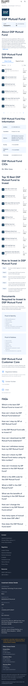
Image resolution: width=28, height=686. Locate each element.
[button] (8, 61)
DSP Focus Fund (9, 217)
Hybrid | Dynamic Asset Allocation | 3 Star (12, 254)
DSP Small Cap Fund (10, 84)
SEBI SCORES (5, 574)
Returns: (4, 65)
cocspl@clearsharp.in (10, 661)
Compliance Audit (5, 559)
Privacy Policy (4, 564)
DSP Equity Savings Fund (11, 238)
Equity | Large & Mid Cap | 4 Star (11, 99)
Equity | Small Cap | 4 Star (10, 85)
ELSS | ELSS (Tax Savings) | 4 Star (11, 92)
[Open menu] (25, 1)
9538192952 (6, 667)
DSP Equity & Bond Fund (11, 231)
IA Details (3, 557)
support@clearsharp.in (6, 538)
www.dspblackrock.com (17, 155)
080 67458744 (7, 652)
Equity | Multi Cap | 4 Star (10, 106)
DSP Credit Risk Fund (10, 245)
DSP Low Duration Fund (10, 77)
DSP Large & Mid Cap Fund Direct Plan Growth (16, 98)
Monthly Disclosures (6, 555)
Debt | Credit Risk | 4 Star (10, 246)
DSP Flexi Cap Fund (9, 105)
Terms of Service (5, 562)
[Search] (21, 1)
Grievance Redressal (6, 552)
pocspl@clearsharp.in (10, 654)
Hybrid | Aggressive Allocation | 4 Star (12, 232)
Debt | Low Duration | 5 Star (10, 78)
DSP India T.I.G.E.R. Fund (11, 188)
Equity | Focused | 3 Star (10, 218)
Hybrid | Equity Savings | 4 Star (11, 239)
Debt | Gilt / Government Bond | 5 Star (12, 71)
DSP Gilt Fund (8, 69)
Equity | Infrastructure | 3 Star (11, 190)
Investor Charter (5, 550)
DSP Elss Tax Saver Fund (11, 91)
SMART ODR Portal (6, 572)
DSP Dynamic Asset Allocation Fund (13, 252)
